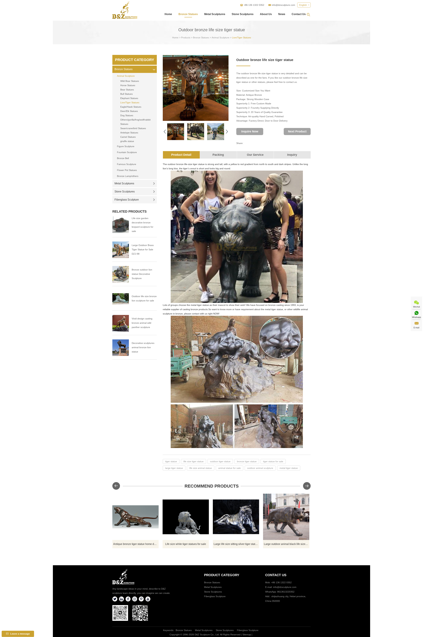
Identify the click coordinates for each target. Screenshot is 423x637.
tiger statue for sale (273, 461)
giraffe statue (127, 141)
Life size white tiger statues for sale (185, 544)
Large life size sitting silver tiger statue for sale (236, 544)
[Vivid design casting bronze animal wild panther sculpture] (120, 323)
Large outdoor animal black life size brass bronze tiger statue (286, 544)
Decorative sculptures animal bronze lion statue (143, 347)
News (281, 14)
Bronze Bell (123, 158)
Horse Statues (127, 85)
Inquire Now (249, 131)
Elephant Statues (129, 98)
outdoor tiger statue (220, 461)
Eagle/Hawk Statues (130, 106)
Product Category (134, 60)
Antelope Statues (129, 132)
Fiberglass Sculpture (127, 199)
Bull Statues (126, 94)
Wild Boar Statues (129, 81)
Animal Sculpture (220, 37)
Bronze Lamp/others (127, 176)
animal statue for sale (229, 468)
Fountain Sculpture (127, 152)
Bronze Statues (188, 14)
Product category (221, 575)
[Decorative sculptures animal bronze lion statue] (120, 347)
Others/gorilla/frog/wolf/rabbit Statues (135, 121)
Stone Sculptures (242, 14)
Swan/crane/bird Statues (133, 128)
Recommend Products (212, 486)
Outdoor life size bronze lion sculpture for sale (144, 298)
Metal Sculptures (214, 14)
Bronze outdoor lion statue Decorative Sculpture (142, 274)
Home (168, 14)
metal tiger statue (289, 468)
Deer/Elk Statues (129, 111)
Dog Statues (126, 115)
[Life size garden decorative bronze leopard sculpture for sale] (120, 224)
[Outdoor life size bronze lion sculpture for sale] (120, 298)
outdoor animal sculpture (260, 468)
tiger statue (171, 461)
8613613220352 (285, 591)
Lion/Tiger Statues (241, 37)
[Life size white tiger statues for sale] (186, 517)
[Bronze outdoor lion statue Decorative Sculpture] (120, 274)
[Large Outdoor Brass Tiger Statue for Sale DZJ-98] (120, 250)
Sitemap (246, 634)
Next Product (297, 131)
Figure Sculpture (125, 146)
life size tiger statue (193, 461)
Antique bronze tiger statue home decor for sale (136, 544)
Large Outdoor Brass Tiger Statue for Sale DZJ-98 (143, 249)
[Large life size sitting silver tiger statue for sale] (236, 517)
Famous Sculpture (126, 164)
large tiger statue (174, 468)
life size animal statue (200, 468)
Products (185, 37)
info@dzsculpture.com (283, 5)
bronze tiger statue (247, 461)
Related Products (129, 211)
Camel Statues (128, 137)
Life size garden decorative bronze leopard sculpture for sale (142, 224)
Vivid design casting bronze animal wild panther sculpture (142, 323)
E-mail (416, 328)
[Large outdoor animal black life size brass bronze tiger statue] (286, 517)
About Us (266, 14)
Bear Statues (127, 89)
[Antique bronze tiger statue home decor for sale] (135, 517)
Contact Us (299, 14)
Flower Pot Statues (127, 170)
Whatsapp (416, 317)
